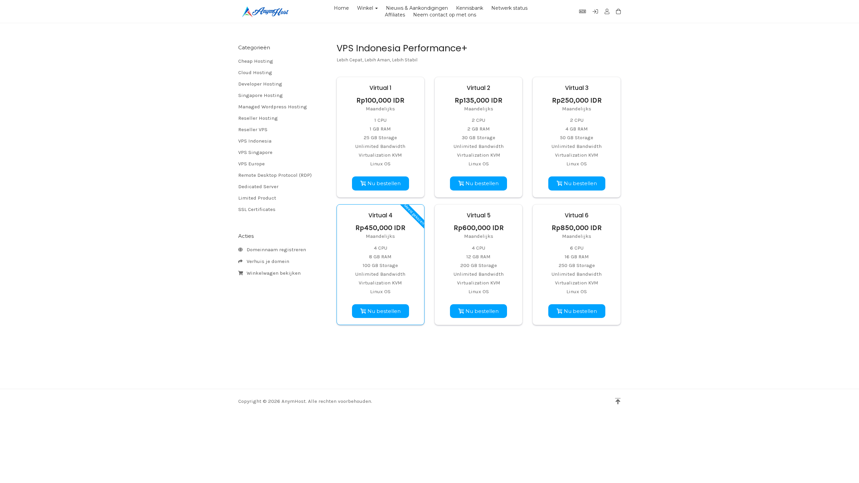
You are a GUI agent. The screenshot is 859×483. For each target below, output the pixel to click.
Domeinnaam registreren (275, 250)
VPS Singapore (255, 152)
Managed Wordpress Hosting (272, 107)
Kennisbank (469, 8)
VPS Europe (251, 164)
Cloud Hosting (255, 72)
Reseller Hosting (258, 118)
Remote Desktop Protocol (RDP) (275, 175)
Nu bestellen (383, 183)
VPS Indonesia (254, 141)
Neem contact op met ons (444, 15)
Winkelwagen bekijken (272, 273)
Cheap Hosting (255, 61)
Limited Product (257, 198)
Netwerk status (509, 8)
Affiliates (395, 15)
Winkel (366, 8)
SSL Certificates (256, 209)
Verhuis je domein (266, 261)
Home (341, 8)
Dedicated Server (258, 186)
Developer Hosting (260, 84)
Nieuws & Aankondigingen (417, 8)
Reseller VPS (252, 129)
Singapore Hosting (260, 95)
